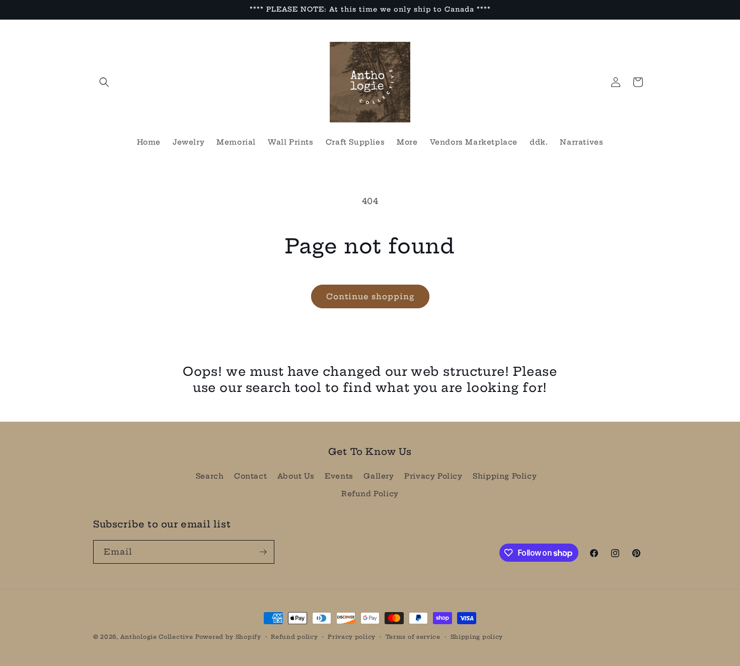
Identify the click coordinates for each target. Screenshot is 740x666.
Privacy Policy (433, 476)
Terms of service (413, 636)
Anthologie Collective (156, 636)
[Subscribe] (263, 552)
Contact (250, 476)
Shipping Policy (505, 476)
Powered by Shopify (228, 636)
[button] (104, 82)
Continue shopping (370, 296)
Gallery (378, 476)
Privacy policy (352, 636)
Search (210, 476)
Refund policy (294, 636)
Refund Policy (370, 493)
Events (339, 476)
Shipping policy (477, 636)
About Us (296, 476)
